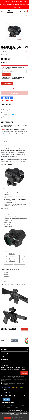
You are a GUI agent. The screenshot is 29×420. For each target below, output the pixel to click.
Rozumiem (7, 418)
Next (27, 341)
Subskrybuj (24, 373)
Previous (2, 341)
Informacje (4, 353)
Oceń (27, 51)
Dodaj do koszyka (14, 93)
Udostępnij (10, 114)
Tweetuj (13, 114)
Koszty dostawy (6, 104)
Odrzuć (22, 417)
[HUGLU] (8, 341)
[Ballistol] (21, 341)
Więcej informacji (16, 417)
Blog (5, 389)
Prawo (3, 356)
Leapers (3, 51)
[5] (20, 51)
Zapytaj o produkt (7, 83)
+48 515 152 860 (7, 396)
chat (6, 399)
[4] (19, 51)
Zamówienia (4, 359)
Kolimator (3, 129)
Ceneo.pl (14, 387)
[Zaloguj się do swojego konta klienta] (24, 12)
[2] (17, 51)
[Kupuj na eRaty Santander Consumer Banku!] (7, 97)
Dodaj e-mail (6, 74)
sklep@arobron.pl (20, 396)
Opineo (21, 387)
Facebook (7, 387)
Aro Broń (3, 350)
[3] (18, 51)
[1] (16, 51)
